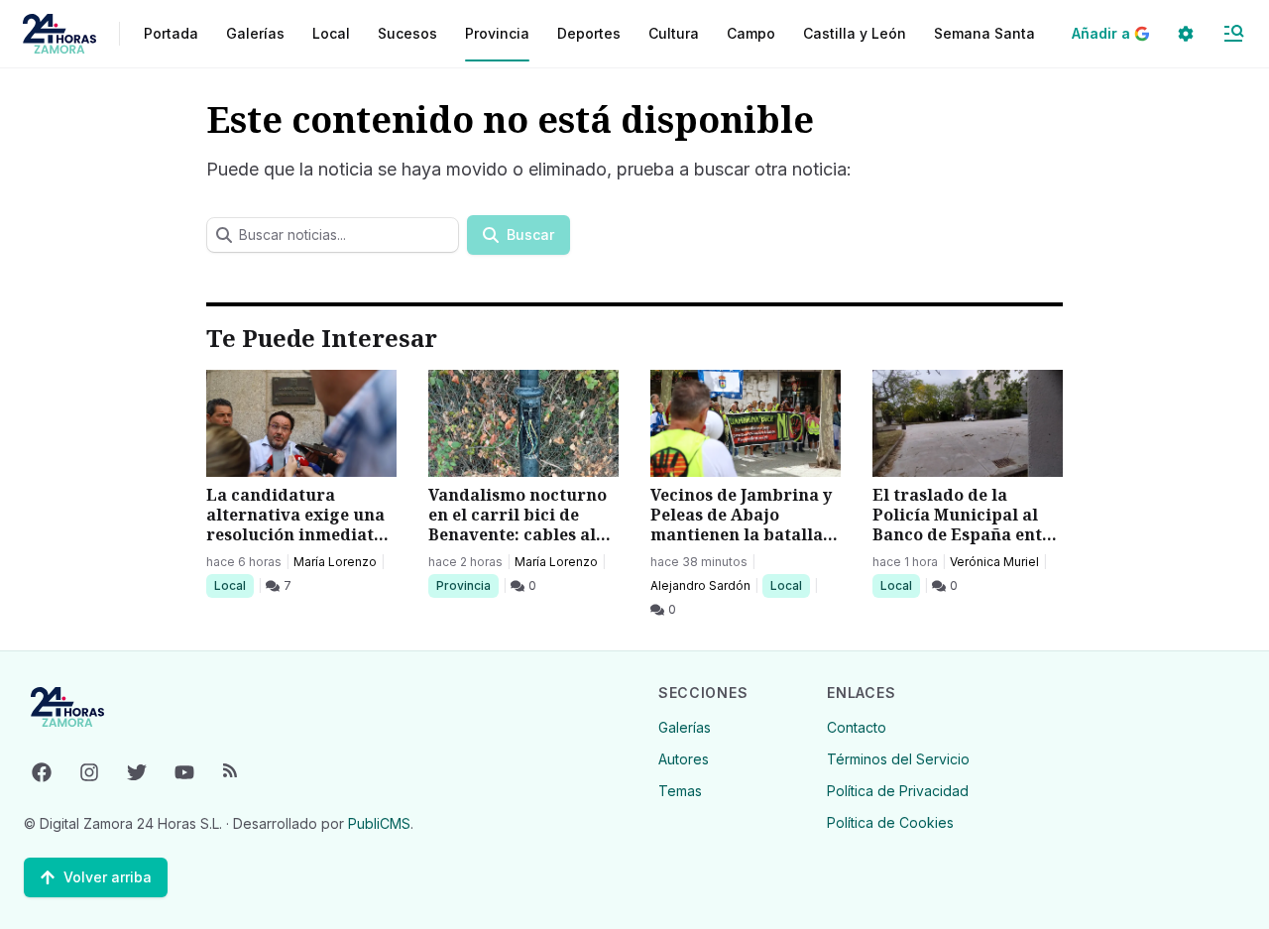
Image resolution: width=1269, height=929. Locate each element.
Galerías (255, 33)
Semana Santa (984, 33)
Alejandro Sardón (700, 585)
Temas (680, 790)
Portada (171, 33)
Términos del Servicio (898, 759)
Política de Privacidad (898, 790)
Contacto (856, 727)
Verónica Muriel (994, 561)
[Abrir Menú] (1233, 34)
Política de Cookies (890, 822)
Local (233, 585)
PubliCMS (379, 823)
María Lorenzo (335, 561)
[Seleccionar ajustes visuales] (1186, 34)
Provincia (466, 585)
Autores (683, 759)
